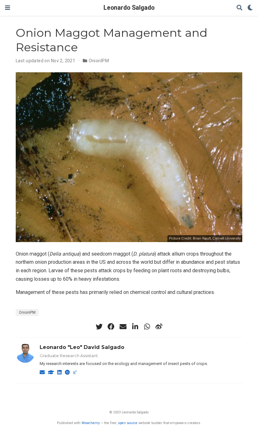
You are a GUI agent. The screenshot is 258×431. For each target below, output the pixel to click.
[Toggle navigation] (7, 7)
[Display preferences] (250, 8)
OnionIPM (99, 60)
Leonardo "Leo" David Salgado (82, 347)
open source (127, 423)
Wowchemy (90, 423)
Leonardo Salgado (129, 7)
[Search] (239, 8)
